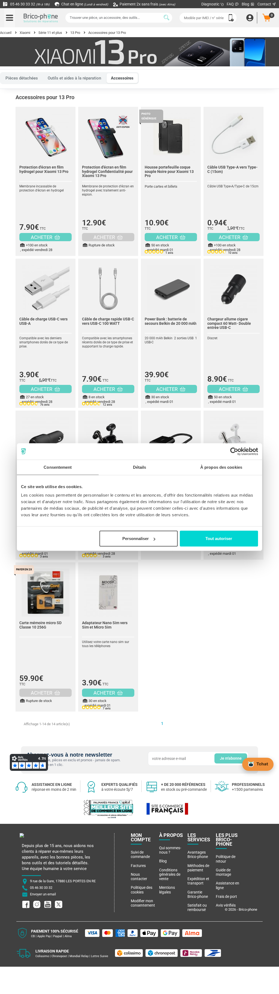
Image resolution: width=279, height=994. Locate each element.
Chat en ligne (84, 4)
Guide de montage (223, 872)
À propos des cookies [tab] (221, 467)
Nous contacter (139, 876)
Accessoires (122, 78)
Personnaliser (135, 538)
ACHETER (42, 237)
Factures (138, 865)
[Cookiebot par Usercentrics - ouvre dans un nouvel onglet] (234, 451)
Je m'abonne (231, 758)
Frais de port (226, 896)
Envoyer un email (43, 894)
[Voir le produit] (45, 134)
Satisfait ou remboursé (197, 907)
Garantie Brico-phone (197, 894)
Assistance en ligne (227, 885)
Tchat (262, 763)
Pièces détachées (21, 78)
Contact (264, 4)
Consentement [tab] (58, 467)
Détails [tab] (139, 467)
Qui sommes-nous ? (170, 850)
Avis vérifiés (226, 905)
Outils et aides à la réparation (74, 78)
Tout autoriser (218, 538)
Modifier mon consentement (143, 903)
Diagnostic (210, 4)
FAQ (231, 4)
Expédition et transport (198, 881)
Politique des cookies (141, 889)
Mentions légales (167, 889)
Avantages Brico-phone (197, 854)
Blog (246, 4)
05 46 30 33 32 (29, 4)
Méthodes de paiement (198, 867)
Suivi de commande (140, 854)
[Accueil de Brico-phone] (41, 18)
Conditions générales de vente (169, 874)
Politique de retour (225, 858)
